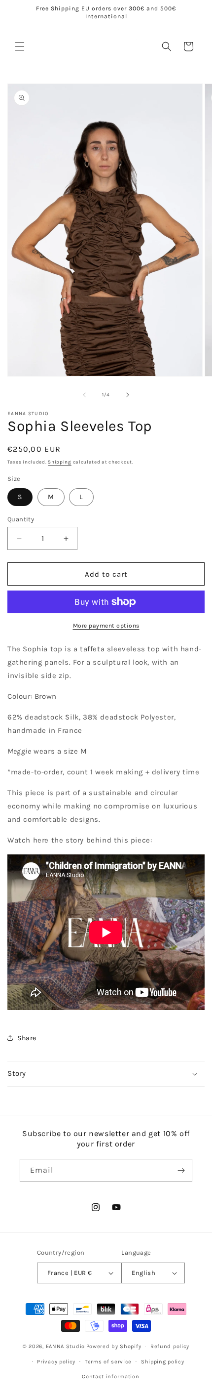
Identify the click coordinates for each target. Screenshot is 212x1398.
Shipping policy (162, 1361)
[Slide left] (84, 395)
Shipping (59, 462)
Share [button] (26, 1038)
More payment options (106, 625)
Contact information (110, 1376)
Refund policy (169, 1346)
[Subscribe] (181, 1170)
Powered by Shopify (113, 1346)
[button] (20, 46)
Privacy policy (56, 1361)
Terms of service (108, 1361)
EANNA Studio (65, 1346)
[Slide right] (128, 395)
